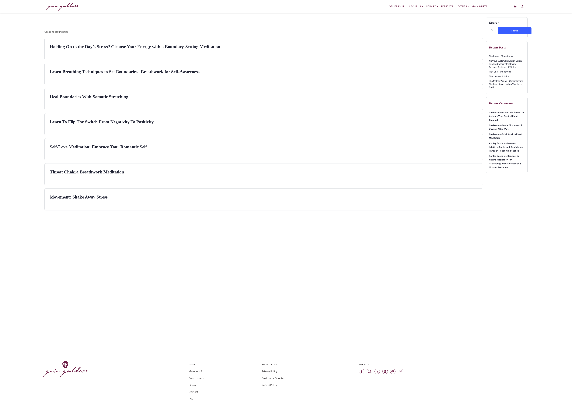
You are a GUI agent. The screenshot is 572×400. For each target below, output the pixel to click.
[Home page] (62, 9)
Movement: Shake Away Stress (79, 196)
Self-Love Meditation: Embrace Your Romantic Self (98, 146)
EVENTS (462, 6)
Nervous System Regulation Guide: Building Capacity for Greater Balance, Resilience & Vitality (505, 64)
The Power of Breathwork (501, 56)
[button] (515, 6)
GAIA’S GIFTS (479, 6)
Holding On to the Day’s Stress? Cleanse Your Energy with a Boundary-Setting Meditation (135, 46)
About (192, 364)
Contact (193, 391)
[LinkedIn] (385, 371)
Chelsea (493, 112)
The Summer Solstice (499, 76)
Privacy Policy (269, 371)
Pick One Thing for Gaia (500, 71)
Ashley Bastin (496, 143)
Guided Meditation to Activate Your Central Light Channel (506, 116)
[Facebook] (361, 371)
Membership (196, 371)
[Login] (522, 6)
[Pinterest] (400, 371)
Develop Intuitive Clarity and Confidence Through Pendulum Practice (506, 147)
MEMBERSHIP (397, 6)
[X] (377, 371)
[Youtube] (392, 371)
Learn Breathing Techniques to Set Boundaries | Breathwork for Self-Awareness (125, 71)
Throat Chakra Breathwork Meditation (87, 171)
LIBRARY (431, 6)
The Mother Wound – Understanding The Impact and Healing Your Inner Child (506, 84)
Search (494, 22)
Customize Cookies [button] (273, 378)
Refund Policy (269, 385)
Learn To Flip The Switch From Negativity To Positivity (102, 121)
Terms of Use (269, 364)
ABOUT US (415, 6)
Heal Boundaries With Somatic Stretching (89, 96)
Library (192, 385)
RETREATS (447, 6)
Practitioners (196, 378)
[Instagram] (369, 371)
